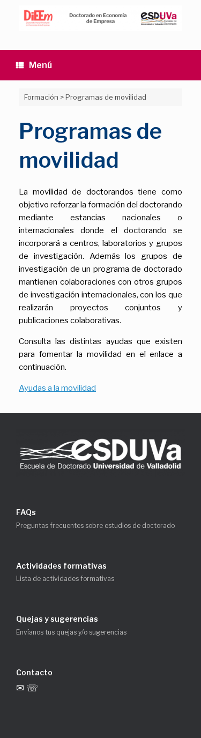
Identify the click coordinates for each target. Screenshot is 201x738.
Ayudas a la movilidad (57, 388)
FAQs (26, 512)
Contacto (34, 672)
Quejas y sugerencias (57, 618)
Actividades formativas (61, 565)
